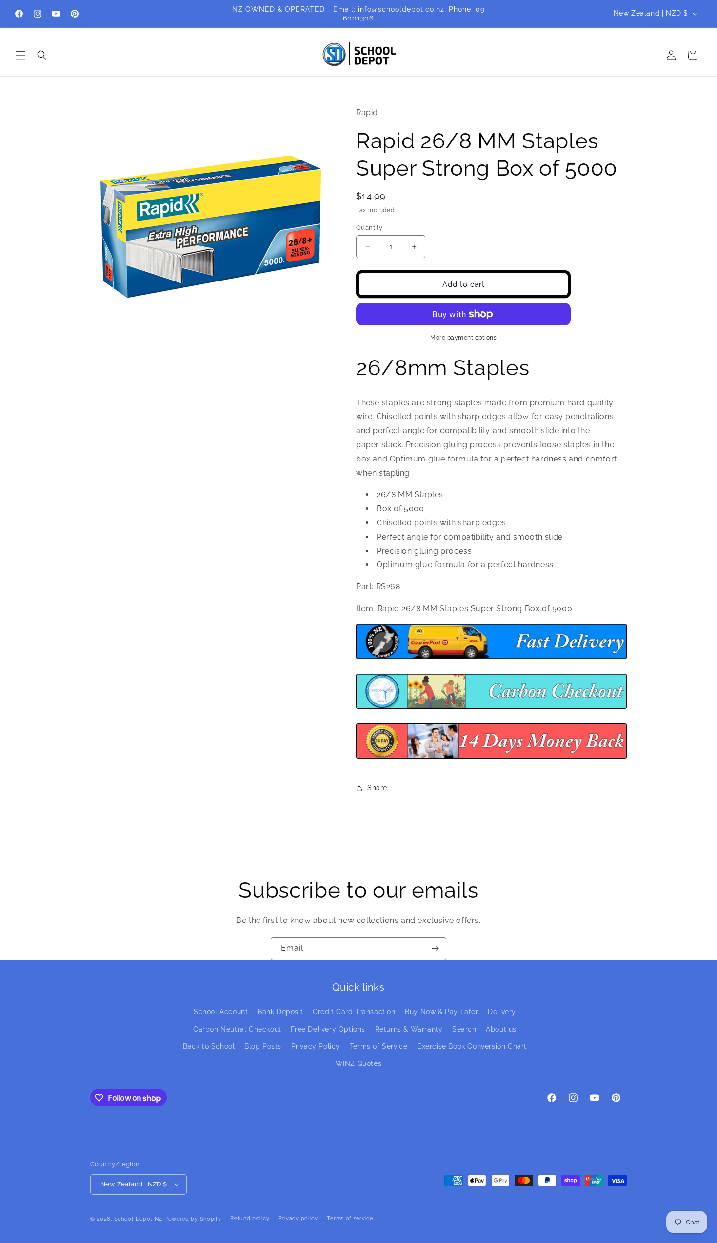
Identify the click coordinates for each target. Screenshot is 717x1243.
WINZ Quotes (359, 1063)
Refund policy (249, 1218)
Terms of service (350, 1218)
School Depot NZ (138, 1219)
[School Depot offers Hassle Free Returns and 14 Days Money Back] (491, 757)
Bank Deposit (280, 1012)
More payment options (463, 337)
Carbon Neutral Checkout (237, 1029)
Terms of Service (379, 1046)
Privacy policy (298, 1218)
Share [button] (377, 788)
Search (464, 1029)
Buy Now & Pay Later (441, 1012)
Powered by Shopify (192, 1219)
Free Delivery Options (328, 1029)
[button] (20, 55)
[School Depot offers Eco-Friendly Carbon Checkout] (491, 708)
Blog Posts (262, 1046)
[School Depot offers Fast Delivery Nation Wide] (491, 658)
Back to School (209, 1046)
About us (501, 1029)
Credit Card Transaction (354, 1012)
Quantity (369, 227)
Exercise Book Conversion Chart (472, 1046)
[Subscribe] (435, 948)
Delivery (502, 1012)
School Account (221, 1012)
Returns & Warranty (409, 1029)
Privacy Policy (315, 1046)
